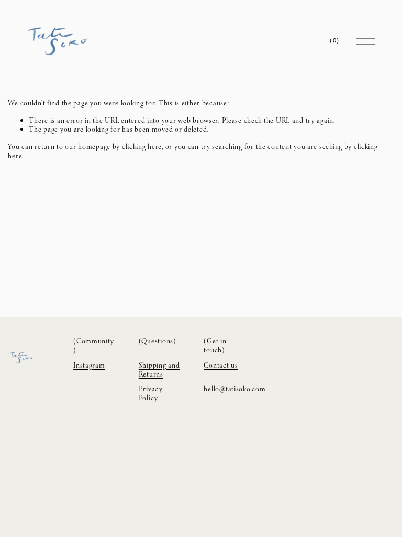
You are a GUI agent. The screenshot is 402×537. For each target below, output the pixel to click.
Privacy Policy (151, 393)
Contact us (221, 365)
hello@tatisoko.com (234, 388)
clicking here (142, 147)
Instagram (89, 365)
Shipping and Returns (159, 370)
